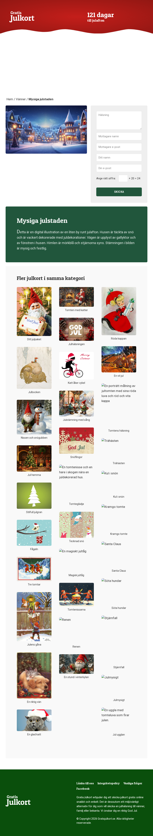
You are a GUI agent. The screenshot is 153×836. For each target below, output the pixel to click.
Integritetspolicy (109, 783)
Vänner (21, 99)
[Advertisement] (76, 69)
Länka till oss (85, 783)
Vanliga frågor (133, 783)
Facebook (83, 788)
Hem (10, 99)
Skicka (119, 191)
